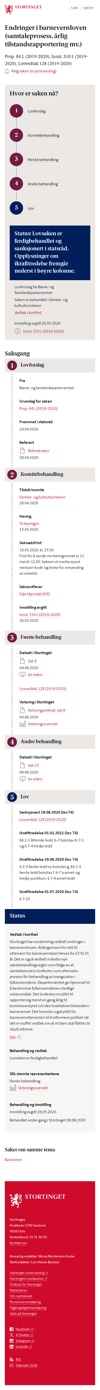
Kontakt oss (18, 1242)
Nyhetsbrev (18, 1290)
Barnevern (13, 1159)
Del (13, 1037)
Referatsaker (38, 450)
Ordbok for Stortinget (26, 1284)
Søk (74, 8)
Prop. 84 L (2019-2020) (38, 408)
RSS (18, 1359)
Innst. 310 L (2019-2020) (39, 614)
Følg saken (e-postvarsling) (33, 71)
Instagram (23, 1341)
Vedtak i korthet (28, 312)
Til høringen (29, 523)
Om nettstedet (21, 1296)
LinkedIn (22, 1346)
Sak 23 (33, 765)
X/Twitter (23, 1335)
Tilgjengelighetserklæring (28, 1307)
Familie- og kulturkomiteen (42, 497)
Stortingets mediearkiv (26, 1278)
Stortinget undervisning (27, 1272)
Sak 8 (32, 661)
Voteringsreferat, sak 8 (46, 710)
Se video (35, 674)
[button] (74, 8)
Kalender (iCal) (26, 1365)
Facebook (23, 1329)
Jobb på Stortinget (23, 1313)
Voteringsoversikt (43, 723)
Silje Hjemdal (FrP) (34, 594)
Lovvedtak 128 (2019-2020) (42, 688)
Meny (88, 8)
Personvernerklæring (25, 1301)
